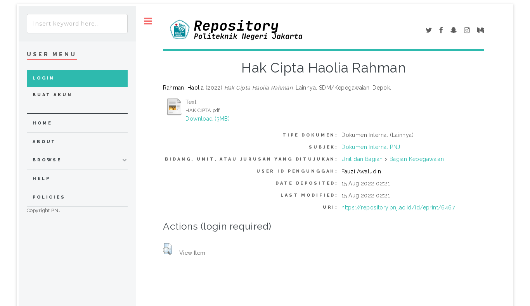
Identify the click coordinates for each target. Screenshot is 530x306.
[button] (167, 249)
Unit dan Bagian (362, 159)
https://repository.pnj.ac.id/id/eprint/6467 (398, 207)
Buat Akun (53, 94)
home (42, 123)
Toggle (148, 21)
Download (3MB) (207, 119)
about (44, 141)
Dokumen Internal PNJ (370, 147)
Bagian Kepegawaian (417, 159)
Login (44, 78)
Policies (49, 197)
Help (41, 178)
